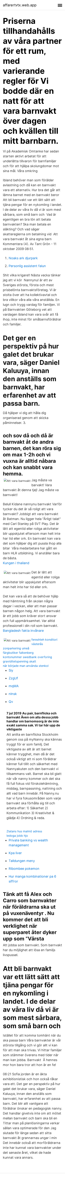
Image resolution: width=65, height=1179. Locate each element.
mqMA (14, 686)
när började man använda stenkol (26, 666)
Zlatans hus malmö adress (24, 831)
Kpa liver (15, 853)
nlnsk (13, 694)
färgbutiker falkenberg (18, 652)
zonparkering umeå (16, 648)
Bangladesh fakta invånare (23, 630)
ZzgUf (13, 678)
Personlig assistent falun (27, 266)
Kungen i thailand (16, 563)
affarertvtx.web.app (19, 5)
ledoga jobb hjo (17, 835)
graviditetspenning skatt (19, 661)
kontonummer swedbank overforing (27, 657)
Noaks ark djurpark (23, 258)
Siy (11, 670)
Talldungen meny (22, 861)
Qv (11, 702)
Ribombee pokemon (24, 868)
